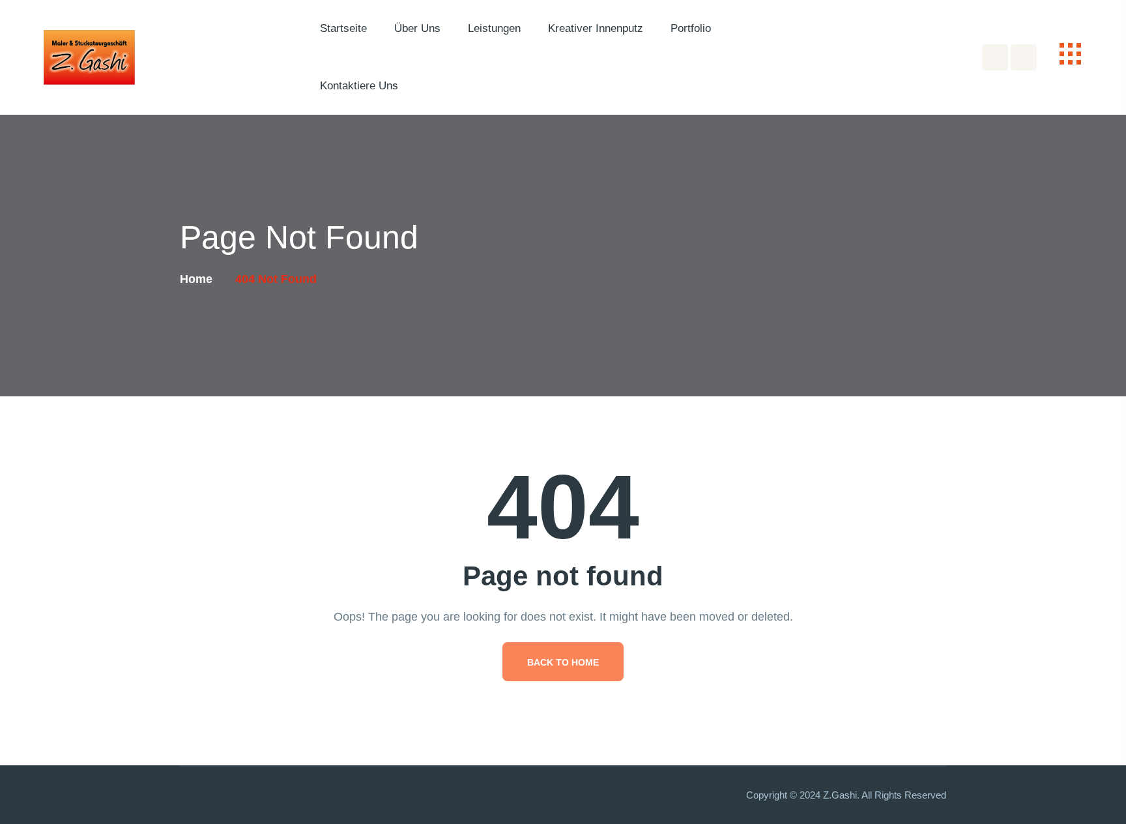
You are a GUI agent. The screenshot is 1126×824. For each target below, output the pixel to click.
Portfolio (691, 28)
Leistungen (494, 28)
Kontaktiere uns (359, 86)
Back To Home (563, 662)
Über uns (417, 28)
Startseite (343, 28)
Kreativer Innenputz (595, 28)
